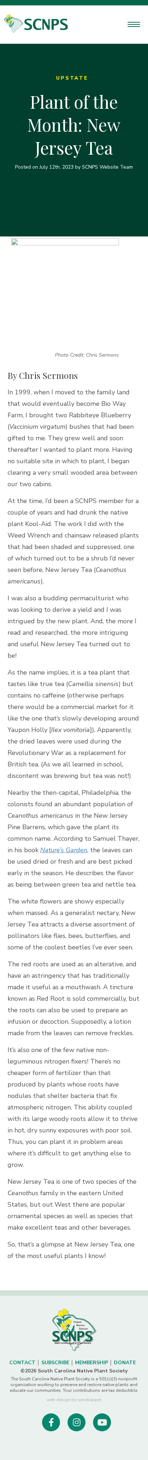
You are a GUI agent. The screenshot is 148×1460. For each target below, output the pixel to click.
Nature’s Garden (63, 850)
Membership (91, 1362)
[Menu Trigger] (134, 24)
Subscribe (55, 1362)
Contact (22, 1362)
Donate (125, 1362)
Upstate (72, 78)
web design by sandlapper (74, 1400)
